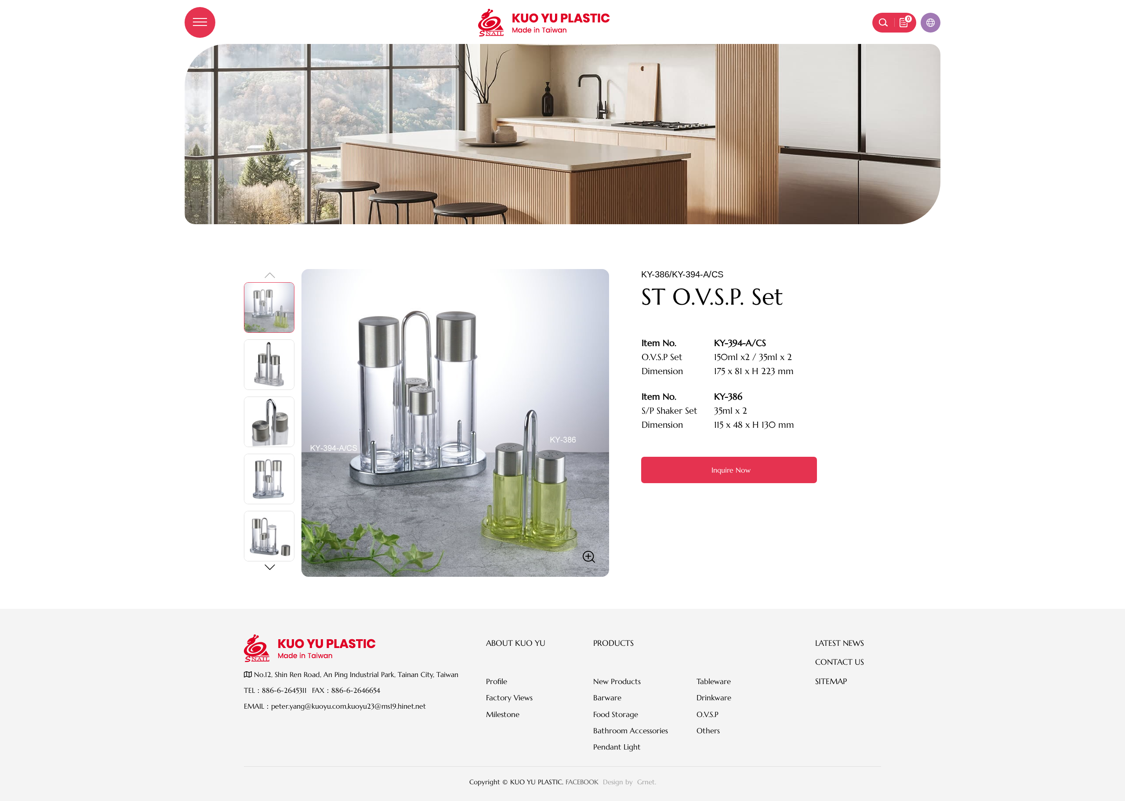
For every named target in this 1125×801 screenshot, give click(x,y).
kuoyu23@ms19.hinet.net (387, 706)
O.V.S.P (708, 714)
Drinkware (714, 698)
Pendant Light (617, 747)
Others (708, 730)
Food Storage (615, 714)
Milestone (502, 714)
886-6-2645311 (284, 690)
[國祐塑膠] (544, 22)
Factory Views (509, 698)
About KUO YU (515, 643)
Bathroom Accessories (630, 730)
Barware (607, 698)
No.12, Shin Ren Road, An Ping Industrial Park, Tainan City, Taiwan (355, 674)
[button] (269, 567)
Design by (619, 782)
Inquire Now (731, 470)
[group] (455, 423)
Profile (496, 681)
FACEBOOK (582, 782)
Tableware (714, 681)
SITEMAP (831, 681)
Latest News (839, 643)
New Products (617, 681)
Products (613, 643)
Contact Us (839, 662)
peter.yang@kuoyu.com (308, 706)
